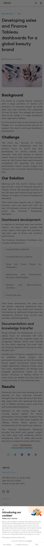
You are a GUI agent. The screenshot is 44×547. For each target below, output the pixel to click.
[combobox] (9, 472)
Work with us (6, 499)
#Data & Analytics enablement (22, 448)
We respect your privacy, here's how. (13, 537)
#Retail (15, 445)
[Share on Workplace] (35, 454)
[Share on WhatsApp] (8, 454)
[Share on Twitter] (15, 454)
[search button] (36, 3)
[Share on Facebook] (29, 454)
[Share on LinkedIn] (22, 454)
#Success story (25, 445)
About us (5, 504)
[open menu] (41, 3)
